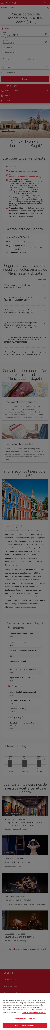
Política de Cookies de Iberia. (34, 1012)
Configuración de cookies (25, 1019)
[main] (25, 1011)
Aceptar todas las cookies (25, 1025)
